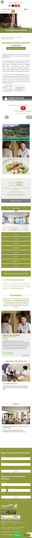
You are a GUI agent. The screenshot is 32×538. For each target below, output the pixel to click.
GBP (28, 9)
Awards (16, 266)
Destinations (4, 521)
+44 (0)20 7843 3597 (7, 9)
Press (18, 521)
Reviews (16, 257)
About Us (22, 523)
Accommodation (10, 37)
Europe (19, 45)
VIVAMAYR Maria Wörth (7, 38)
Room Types (16, 208)
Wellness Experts (5, 523)
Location (16, 252)
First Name (3, 456)
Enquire (3, 524)
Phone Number (11, 488)
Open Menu (2, 2)
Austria (19, 37)
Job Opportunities (21, 527)
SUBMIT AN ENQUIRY (16, 201)
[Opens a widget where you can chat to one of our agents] (26, 535)
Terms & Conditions (5, 529)
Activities (16, 243)
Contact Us (3, 527)
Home (2, 37)
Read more (25, 355)
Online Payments (11, 527)
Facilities (16, 248)
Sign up (16, 471)
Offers (10, 521)
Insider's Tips (16, 261)
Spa (16, 234)
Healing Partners (14, 523)
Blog (14, 521)
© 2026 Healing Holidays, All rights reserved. (11, 532)
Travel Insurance (15, 529)
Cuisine (16, 239)
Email (2, 462)
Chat (18, 535)
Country (3, 488)
